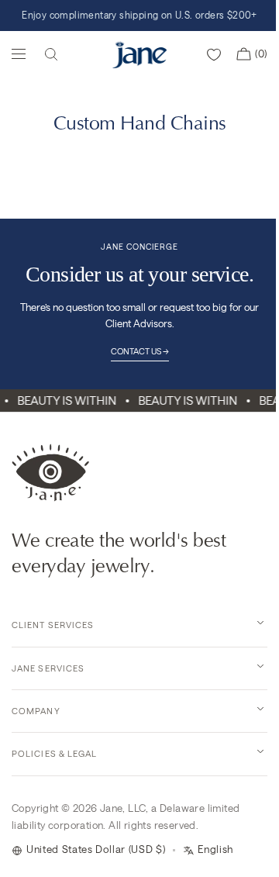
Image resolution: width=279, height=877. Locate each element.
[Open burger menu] (19, 54)
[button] (51, 54)
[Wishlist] (214, 54)
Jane (111, 808)
